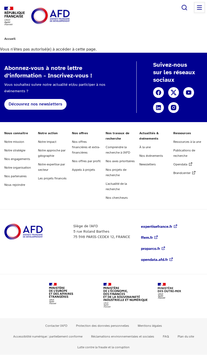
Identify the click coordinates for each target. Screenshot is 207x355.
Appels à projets (83, 170)
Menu (199, 7)
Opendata (180, 164)
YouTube (188, 92)
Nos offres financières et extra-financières (86, 147)
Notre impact (47, 142)
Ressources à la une (187, 142)
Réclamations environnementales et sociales (122, 336)
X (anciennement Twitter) (173, 92)
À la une (145, 147)
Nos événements (151, 156)
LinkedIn (158, 107)
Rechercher (184, 7)
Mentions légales (150, 326)
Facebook (158, 92)
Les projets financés (52, 178)
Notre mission (14, 142)
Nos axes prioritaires (120, 161)
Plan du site (186, 336)
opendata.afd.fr (154, 260)
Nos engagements (17, 159)
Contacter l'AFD (56, 326)
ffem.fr (147, 238)
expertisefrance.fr (156, 227)
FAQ (166, 336)
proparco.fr (150, 249)
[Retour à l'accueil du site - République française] (62, 16)
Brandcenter (182, 173)
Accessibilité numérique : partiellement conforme (47, 336)
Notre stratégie (14, 150)
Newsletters (147, 164)
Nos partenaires (15, 176)
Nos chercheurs (117, 198)
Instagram (173, 107)
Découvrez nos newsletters (35, 104)
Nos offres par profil (86, 161)
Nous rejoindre (14, 185)
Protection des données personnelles (102, 326)
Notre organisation (17, 167)
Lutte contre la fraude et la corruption (103, 347)
